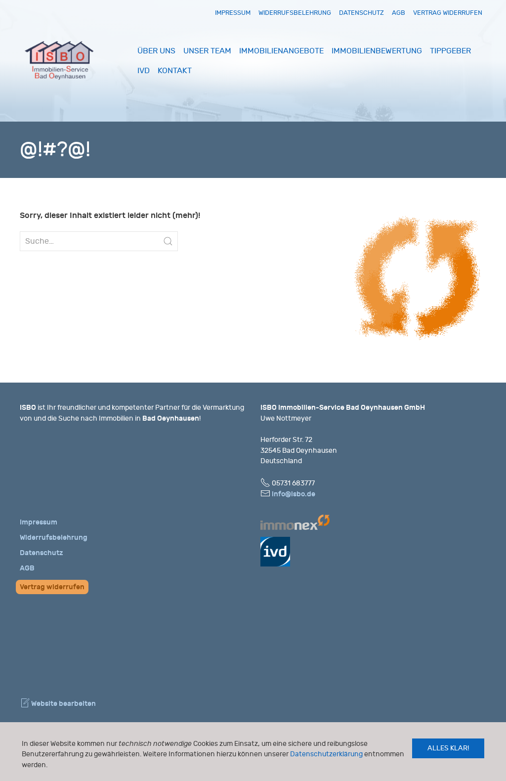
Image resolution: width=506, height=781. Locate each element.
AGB (398, 12)
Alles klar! (448, 748)
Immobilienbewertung (377, 50)
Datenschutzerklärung (326, 754)
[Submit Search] (168, 241)
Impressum (233, 12)
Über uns (156, 50)
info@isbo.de (293, 494)
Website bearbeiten (63, 703)
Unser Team (207, 50)
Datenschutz (361, 12)
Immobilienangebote (281, 50)
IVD (143, 70)
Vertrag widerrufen (447, 12)
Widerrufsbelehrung (294, 12)
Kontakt (175, 70)
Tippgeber (450, 50)
